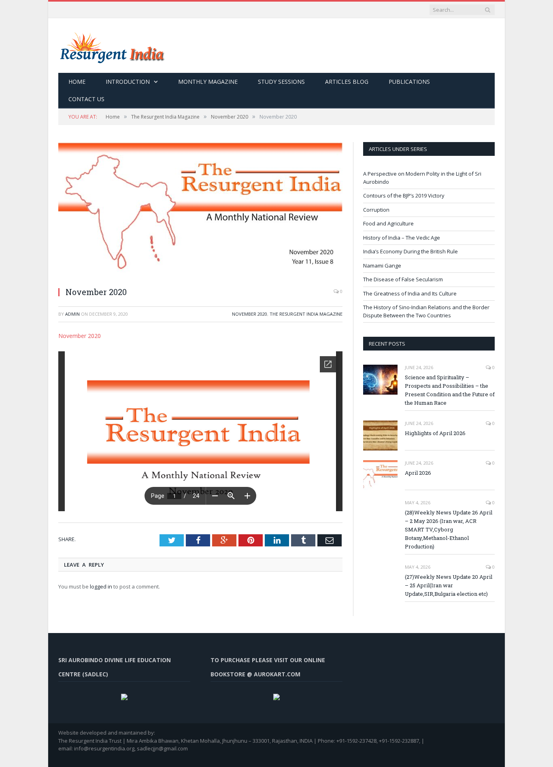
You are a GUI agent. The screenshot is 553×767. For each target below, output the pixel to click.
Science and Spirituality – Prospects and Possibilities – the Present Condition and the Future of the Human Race (450, 390)
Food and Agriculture (388, 223)
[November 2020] (200, 211)
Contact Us (86, 99)
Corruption (376, 209)
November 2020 (249, 314)
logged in (101, 586)
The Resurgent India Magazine (306, 314)
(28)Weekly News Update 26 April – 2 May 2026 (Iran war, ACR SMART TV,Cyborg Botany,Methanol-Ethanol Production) (448, 529)
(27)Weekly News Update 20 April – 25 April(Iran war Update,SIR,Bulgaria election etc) (448, 585)
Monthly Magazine (208, 81)
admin (72, 314)
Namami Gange (382, 265)
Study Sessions (281, 81)
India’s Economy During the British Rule (410, 251)
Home (76, 81)
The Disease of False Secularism (403, 279)
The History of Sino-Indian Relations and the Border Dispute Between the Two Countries (426, 311)
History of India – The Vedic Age (401, 237)
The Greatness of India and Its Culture (410, 293)
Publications (409, 81)
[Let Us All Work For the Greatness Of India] (111, 45)
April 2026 (418, 472)
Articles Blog (346, 81)
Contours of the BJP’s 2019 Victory (404, 195)
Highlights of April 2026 (435, 433)
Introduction (128, 81)
